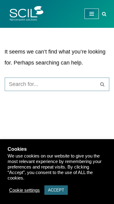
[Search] (104, 14)
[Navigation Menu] (92, 14)
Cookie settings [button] (24, 190)
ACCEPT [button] (56, 190)
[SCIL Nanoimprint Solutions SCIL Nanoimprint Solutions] (24, 14)
